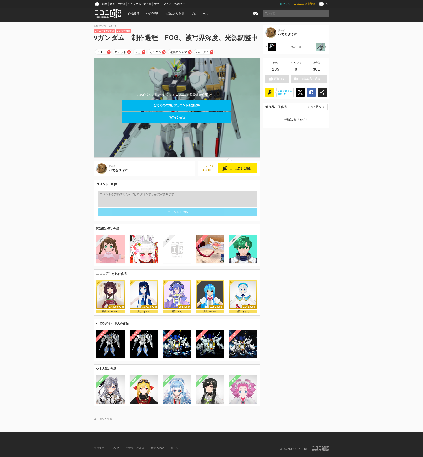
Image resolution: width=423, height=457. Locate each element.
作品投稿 (133, 13)
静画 (112, 4)
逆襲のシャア (178, 52)
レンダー (200, 240)
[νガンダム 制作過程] (321, 47)
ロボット (120, 52)
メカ (138, 52)
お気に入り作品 (174, 13)
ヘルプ (115, 448)
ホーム (174, 448)
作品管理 (152, 13)
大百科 (147, 4)
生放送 (121, 4)
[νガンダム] (270, 47)
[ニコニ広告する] (269, 92)
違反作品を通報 (103, 419)
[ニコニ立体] (320, 448)
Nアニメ (166, 4)
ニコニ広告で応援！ (241, 168)
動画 (104, 4)
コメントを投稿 (178, 212)
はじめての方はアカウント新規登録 (177, 105)
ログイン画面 (177, 117)
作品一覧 (296, 47)
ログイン (285, 4)
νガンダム (202, 52)
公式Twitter (157, 448)
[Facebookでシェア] (311, 92)
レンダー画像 (123, 31)
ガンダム (155, 52)
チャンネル (134, 4)
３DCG (101, 52)
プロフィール (199, 13)
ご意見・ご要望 (135, 448)
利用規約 (99, 448)
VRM (101, 239)
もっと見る (314, 106)
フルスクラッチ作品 (104, 31)
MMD (101, 380)
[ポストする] (300, 92)
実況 (156, 4)
